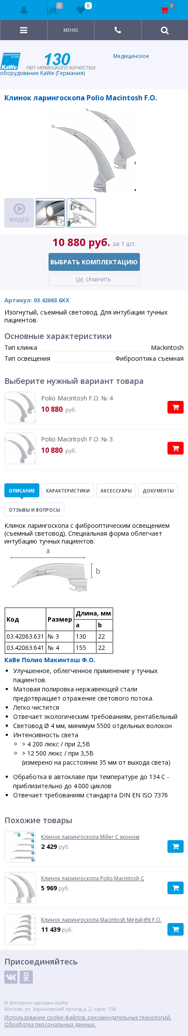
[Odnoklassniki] (26, 977)
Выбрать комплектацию (94, 262)
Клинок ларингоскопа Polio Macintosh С (92, 878)
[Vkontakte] (10, 977)
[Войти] (24, 10)
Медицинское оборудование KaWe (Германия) (74, 64)
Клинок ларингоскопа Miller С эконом (90, 837)
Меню (70, 30)
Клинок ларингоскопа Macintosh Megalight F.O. (101, 919)
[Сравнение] (52, 10)
